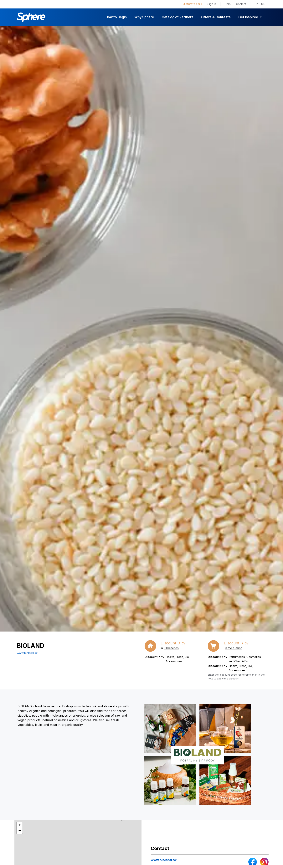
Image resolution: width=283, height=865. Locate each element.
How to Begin (116, 17)
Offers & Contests (216, 17)
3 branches (171, 648)
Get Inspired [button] (248, 17)
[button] (20, 825)
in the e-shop (233, 648)
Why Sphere (144, 17)
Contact (241, 4)
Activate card (192, 4)
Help (228, 4)
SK (263, 4)
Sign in (212, 4)
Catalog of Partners (177, 17)
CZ (256, 4)
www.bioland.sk (27, 653)
